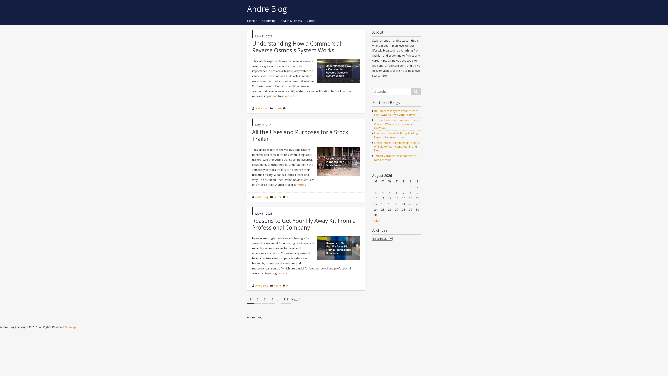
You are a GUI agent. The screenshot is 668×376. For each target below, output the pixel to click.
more (288, 96)
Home (277, 285)
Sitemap (70, 327)
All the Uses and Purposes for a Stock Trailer (300, 135)
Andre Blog (267, 9)
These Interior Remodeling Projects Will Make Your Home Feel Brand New (397, 146)
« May (376, 220)
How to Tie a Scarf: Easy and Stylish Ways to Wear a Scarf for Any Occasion (396, 124)
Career (311, 21)
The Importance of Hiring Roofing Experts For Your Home (396, 135)
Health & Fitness (291, 21)
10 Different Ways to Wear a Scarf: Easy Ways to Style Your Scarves (396, 113)
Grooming (269, 21)
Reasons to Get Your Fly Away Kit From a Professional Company (304, 224)
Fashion (252, 21)
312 (285, 299)
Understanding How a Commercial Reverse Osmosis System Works (296, 47)
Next (294, 299)
